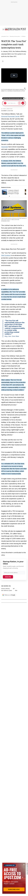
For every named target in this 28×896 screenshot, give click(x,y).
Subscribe (8, 577)
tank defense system (6, 590)
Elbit (16, 590)
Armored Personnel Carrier (10, 116)
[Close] (24, 88)
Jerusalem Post (4, 36)
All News (24, 36)
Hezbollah (4, 147)
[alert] (14, 878)
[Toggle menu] (3, 29)
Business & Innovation (15, 36)
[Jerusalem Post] (15, 29)
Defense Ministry (5, 588)
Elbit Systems (5, 255)
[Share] (2, 61)
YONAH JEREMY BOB (7, 108)
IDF (14, 588)
